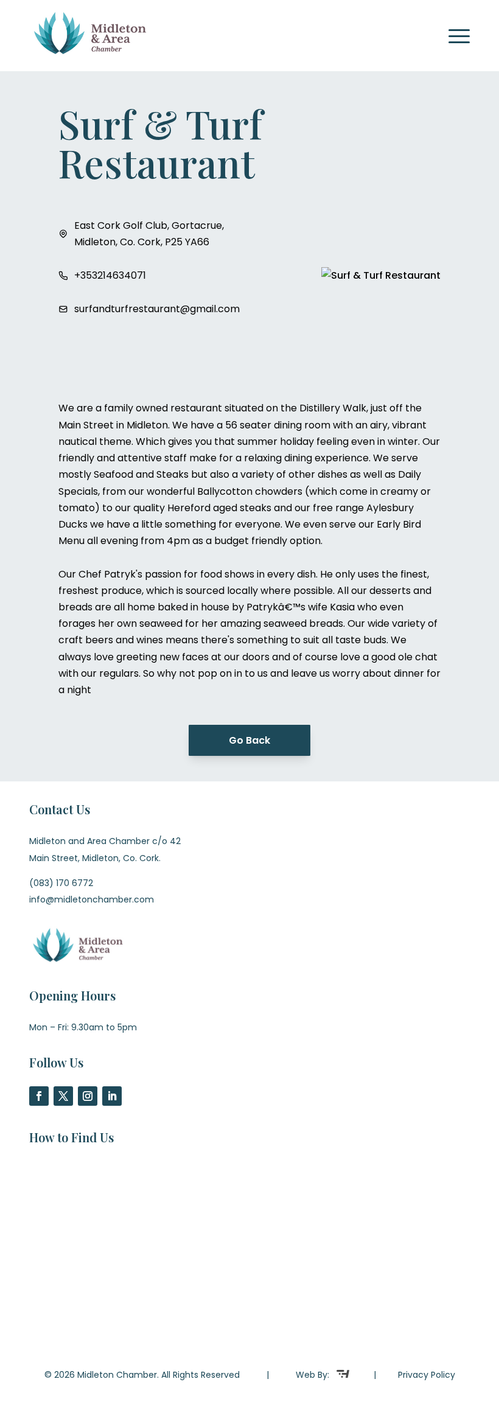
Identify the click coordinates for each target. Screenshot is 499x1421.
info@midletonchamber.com (91, 899)
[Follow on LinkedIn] (112, 1096)
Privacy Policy (426, 1375)
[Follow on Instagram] (87, 1096)
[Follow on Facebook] (39, 1096)
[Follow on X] (63, 1096)
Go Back (249, 740)
